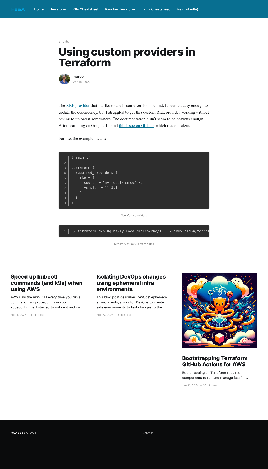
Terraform (58, 9)
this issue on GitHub (136, 125)
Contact (148, 432)
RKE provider (78, 105)
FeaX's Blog (18, 432)
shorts (64, 41)
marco (78, 76)
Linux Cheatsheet (156, 9)
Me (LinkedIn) (187, 9)
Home (39, 9)
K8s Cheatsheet (85, 9)
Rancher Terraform (120, 9)
